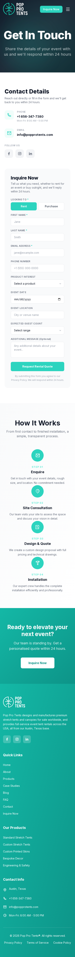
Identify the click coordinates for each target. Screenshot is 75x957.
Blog (6, 792)
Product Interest (23, 276)
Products (8, 778)
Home (7, 764)
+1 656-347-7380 (30, 116)
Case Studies (11, 785)
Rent (24, 206)
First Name (19, 215)
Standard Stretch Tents (17, 837)
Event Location (21, 308)
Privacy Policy (13, 942)
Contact (8, 806)
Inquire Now (51, 9)
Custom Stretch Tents (16, 844)
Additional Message (31, 339)
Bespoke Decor (13, 858)
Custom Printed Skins (16, 851)
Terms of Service (38, 942)
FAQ (5, 799)
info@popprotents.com (35, 135)
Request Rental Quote (37, 366)
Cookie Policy (62, 942)
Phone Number (20, 261)
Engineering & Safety (16, 865)
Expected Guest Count (26, 323)
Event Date (18, 292)
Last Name (19, 230)
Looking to (20, 199)
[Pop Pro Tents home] (15, 9)
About (7, 771)
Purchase (51, 206)
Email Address (21, 245)
